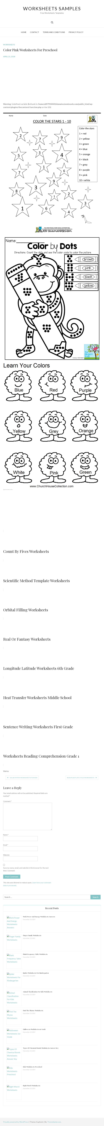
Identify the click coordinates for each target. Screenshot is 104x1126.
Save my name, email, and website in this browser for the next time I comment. (26, 869)
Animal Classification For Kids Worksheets (37, 992)
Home (23, 32)
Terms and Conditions (54, 32)
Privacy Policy (76, 32)
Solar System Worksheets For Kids (23, 778)
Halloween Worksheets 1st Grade (34, 1029)
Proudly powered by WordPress (16, 1122)
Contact (34, 32)
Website (6, 855)
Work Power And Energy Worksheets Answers (39, 917)
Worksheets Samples (52, 8)
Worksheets (9, 45)
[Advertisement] (52, 78)
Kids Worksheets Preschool (32, 1067)
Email (5, 845)
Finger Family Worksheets (32, 935)
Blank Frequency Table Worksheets (35, 954)
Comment (7, 801)
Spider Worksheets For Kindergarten (36, 973)
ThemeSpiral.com (54, 1122)
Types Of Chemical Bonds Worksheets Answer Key (40, 1048)
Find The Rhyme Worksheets (33, 1010)
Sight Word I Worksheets (31, 1086)
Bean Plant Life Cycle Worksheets (80, 778)
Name (5, 835)
